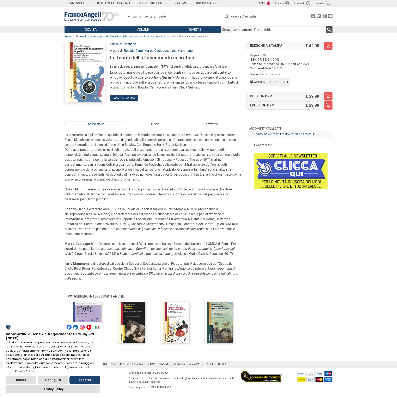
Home (68, 36)
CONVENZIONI (120, 364)
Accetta (85, 380)
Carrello (319, 3)
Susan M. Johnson (123, 44)
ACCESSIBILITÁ (216, 364)
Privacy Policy (52, 389)
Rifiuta (21, 380)
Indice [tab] (155, 124)
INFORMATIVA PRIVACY (188, 364)
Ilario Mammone (181, 51)
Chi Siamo (134, 16)
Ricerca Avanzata (243, 16)
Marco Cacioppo (156, 51)
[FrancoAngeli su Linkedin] (319, 16)
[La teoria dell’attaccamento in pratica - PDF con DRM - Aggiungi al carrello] (328, 96)
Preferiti (299, 3)
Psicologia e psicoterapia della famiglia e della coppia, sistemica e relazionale (118, 36)
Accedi (279, 3)
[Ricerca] (329, 29)
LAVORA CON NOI (143, 364)
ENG (262, 3)
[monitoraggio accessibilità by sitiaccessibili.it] (261, 373)
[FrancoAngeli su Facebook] (313, 16)
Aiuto (162, 16)
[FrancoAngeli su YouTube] (330, 16)
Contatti (150, 16)
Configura (53, 380)
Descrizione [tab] (96, 124)
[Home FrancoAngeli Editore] (92, 16)
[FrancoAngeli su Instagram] (325, 16)
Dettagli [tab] (212, 124)
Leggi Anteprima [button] (124, 97)
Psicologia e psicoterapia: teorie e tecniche (285, 134)
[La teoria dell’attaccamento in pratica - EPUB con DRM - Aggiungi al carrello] (328, 105)
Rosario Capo (133, 51)
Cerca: (226, 30)
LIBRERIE (164, 364)
